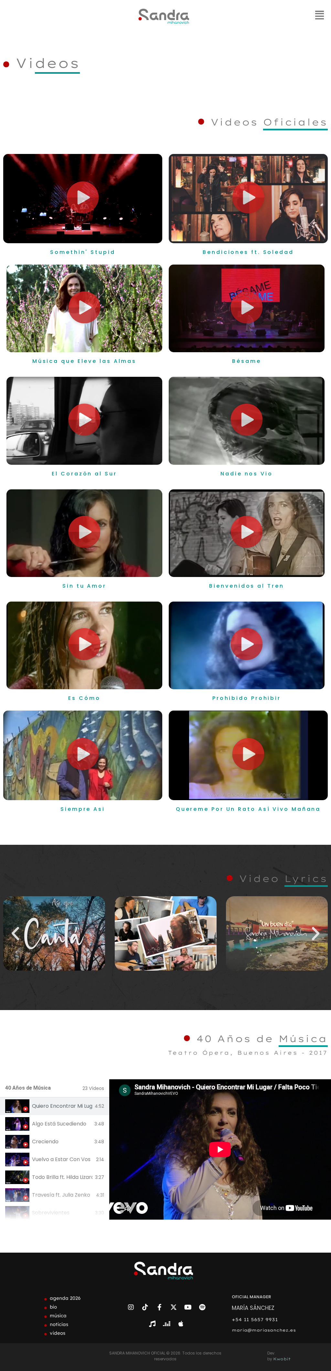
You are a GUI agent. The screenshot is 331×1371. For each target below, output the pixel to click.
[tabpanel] (220, 1149)
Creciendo (45, 1141)
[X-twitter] (173, 1307)
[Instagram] (130, 1307)
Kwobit (282, 1358)
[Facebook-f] (159, 1307)
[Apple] (180, 1323)
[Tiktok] (145, 1307)
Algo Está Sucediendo (59, 1123)
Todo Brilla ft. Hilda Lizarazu (62, 1177)
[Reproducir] (54, 933)
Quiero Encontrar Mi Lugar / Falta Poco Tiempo (62, 1106)
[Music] (152, 1323)
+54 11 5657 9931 (255, 1319)
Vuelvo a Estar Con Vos (61, 1159)
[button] (83, 198)
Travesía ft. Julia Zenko (61, 1195)
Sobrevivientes (50, 1212)
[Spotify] (202, 1307)
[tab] (54, 1106)
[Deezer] (166, 1323)
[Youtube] (187, 1307)
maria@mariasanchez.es (264, 1330)
